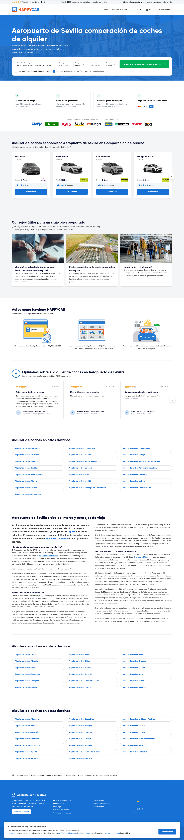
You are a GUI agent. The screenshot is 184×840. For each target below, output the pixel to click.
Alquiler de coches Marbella (80, 745)
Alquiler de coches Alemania (27, 719)
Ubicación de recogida (24, 63)
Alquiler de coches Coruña (80, 687)
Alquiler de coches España (64, 775)
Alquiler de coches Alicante (26, 661)
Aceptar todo (167, 831)
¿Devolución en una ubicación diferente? (33, 71)
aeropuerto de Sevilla (57, 538)
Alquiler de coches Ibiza (79, 474)
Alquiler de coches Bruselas (26, 758)
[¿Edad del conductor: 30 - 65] (54, 71)
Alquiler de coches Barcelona (27, 448)
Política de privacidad (61, 810)
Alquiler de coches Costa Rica (81, 719)
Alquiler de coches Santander (27, 674)
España (71, 531)
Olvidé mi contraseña (102, 803)
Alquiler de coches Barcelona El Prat (84, 680)
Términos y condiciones (62, 813)
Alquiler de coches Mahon (134, 481)
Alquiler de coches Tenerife (80, 674)
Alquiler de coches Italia (133, 654)
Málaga (146, 557)
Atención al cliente (119, 9)
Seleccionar (31, 191)
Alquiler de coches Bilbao (79, 661)
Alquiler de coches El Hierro (134, 732)
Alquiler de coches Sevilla (26, 468)
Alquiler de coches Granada (134, 661)
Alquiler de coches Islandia (80, 654)
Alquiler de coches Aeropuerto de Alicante (140, 468)
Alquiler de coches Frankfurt (27, 738)
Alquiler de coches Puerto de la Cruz (84, 751)
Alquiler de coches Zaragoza (27, 680)
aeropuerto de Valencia (48, 555)
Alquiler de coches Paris (133, 745)
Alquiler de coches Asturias (26, 725)
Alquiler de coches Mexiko (26, 481)
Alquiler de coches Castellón (27, 732)
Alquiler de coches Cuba (25, 654)
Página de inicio (22, 775)
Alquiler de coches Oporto (26, 751)
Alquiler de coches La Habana (27, 745)
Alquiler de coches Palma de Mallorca (85, 461)
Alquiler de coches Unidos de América (139, 719)
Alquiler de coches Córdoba (80, 732)
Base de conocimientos (62, 800)
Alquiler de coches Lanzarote (135, 474)
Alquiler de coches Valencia (80, 468)
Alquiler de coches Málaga (134, 454)
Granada (137, 557)
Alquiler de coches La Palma (27, 454)
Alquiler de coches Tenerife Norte (137, 487)
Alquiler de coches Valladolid (135, 751)
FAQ (106, 9)
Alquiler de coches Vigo (133, 674)
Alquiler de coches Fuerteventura (29, 474)
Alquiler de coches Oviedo (26, 487)
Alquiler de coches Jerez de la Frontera (139, 738)
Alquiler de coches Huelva (80, 738)
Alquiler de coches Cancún (134, 725)
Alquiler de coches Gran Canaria (136, 448)
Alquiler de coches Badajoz (80, 725)
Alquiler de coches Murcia (80, 667)
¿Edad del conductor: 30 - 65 (67, 71)
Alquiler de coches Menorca (26, 461)
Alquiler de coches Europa (41, 775)
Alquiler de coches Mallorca (134, 687)
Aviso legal (57, 807)
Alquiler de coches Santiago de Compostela (141, 461)
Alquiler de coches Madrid (80, 454)
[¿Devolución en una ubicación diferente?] (16, 71)
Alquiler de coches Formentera (82, 448)
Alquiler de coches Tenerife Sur (28, 494)
